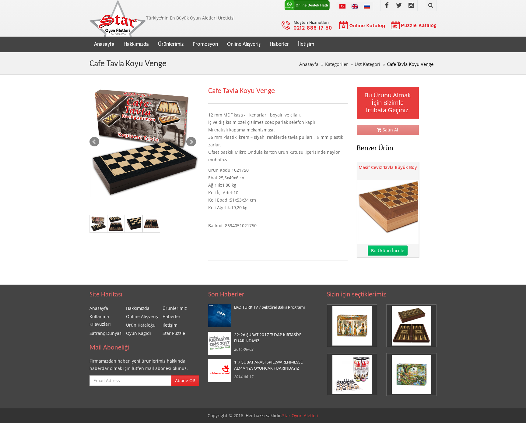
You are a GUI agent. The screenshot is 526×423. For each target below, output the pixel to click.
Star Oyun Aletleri (300, 415)
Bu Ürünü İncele (387, 250)
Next (191, 142)
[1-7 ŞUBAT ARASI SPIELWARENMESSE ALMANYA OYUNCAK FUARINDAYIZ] (221, 370)
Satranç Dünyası (106, 333)
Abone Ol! (185, 380)
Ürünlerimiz (171, 44)
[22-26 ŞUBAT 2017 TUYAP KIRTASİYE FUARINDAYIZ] (221, 343)
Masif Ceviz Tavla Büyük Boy (388, 167)
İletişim (306, 44)
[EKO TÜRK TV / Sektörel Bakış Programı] (221, 315)
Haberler (279, 44)
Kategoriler (336, 64)
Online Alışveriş (244, 44)
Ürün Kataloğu (141, 325)
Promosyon (205, 44)
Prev (94, 142)
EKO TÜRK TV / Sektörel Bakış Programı (269, 307)
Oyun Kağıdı (138, 333)
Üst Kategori (367, 64)
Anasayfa (104, 44)
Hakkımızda (136, 44)
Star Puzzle (174, 333)
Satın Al (390, 130)
